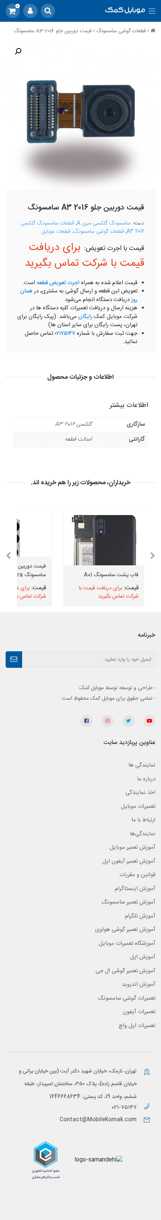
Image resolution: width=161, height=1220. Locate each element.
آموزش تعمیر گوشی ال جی (125, 971)
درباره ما (146, 779)
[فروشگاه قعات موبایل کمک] (125, 11)
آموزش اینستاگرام (135, 888)
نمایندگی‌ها (142, 834)
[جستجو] (48, 11)
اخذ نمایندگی (140, 792)
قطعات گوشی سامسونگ (121, 31)
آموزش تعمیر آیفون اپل (128, 861)
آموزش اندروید (138, 984)
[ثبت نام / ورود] (30, 11)
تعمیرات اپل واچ (137, 1025)
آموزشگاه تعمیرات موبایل (127, 943)
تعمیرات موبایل (138, 806)
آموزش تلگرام (140, 916)
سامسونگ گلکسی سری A (104, 223)
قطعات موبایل (56, 231)
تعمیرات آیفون (139, 1012)
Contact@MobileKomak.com (98, 1119)
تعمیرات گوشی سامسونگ (126, 998)
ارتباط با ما (143, 820)
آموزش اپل (142, 957)
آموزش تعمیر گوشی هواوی (125, 929)
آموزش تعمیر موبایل (132, 847)
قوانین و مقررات (137, 875)
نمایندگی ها (141, 765)
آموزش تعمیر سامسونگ (128, 902)
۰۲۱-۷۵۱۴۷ (125, 1107)
